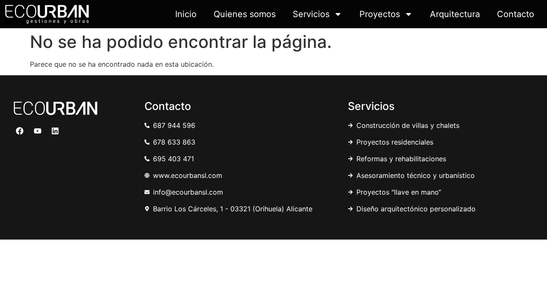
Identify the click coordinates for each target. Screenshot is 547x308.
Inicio (186, 14)
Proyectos (379, 14)
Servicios (311, 14)
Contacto (515, 14)
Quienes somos (245, 14)
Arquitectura (455, 14)
